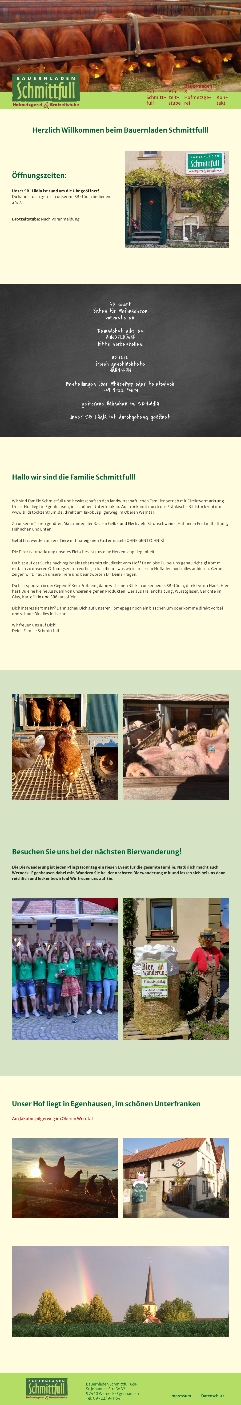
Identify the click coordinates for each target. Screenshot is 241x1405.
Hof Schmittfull (156, 97)
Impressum (180, 1395)
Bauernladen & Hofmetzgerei (198, 94)
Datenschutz (212, 1395)
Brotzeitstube (175, 97)
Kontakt (222, 100)
